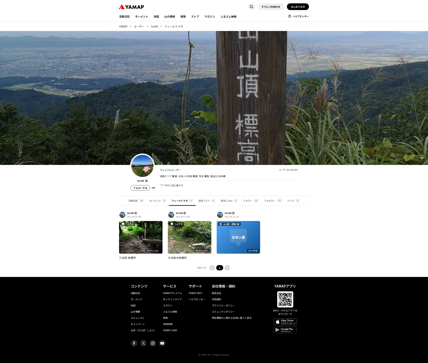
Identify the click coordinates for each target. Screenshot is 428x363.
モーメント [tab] (157, 200)
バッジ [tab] (292, 200)
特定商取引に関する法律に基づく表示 (232, 317)
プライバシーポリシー (223, 305)
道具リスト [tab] (206, 200)
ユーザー (139, 26)
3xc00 (154, 26)
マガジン (209, 16)
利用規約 (216, 299)
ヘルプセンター (301, 16)
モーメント (141, 16)
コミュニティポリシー (223, 311)
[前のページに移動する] (212, 267)
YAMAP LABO (170, 330)
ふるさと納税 (229, 16)
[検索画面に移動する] (251, 6)
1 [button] (220, 268)
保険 (183, 16)
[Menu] (153, 188)
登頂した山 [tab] (228, 200)
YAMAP (123, 26)
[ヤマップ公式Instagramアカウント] (152, 343)
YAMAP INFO (195, 293)
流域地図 (167, 324)
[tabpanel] (214, 241)
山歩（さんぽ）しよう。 (143, 330)
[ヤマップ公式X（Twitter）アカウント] (143, 343)
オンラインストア (172, 299)
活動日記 (124, 16)
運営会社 (216, 293)
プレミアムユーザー (170, 170)
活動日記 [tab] (135, 200)
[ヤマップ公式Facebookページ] (134, 343)
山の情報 (169, 16)
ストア (195, 16)
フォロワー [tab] (272, 200)
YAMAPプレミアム (172, 293)
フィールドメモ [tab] (182, 200)
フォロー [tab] (250, 200)
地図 (156, 16)
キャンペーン (138, 324)
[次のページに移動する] (227, 267)
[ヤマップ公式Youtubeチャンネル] (162, 343)
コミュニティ (138, 317)
